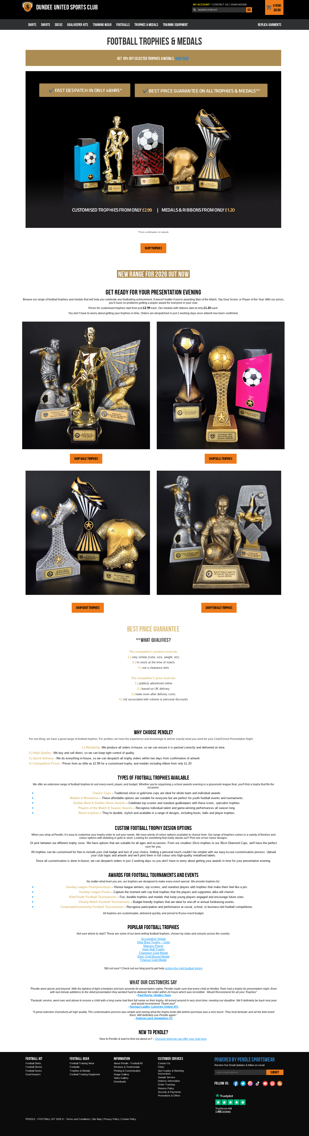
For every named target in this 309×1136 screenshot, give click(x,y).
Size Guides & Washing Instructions (171, 1072)
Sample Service (166, 1077)
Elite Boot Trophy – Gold (153, 942)
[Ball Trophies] (221, 385)
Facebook (236, 1083)
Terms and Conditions (78, 1119)
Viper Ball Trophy (153, 949)
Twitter (243, 1083)
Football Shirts (33, 1063)
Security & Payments (169, 1092)
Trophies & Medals (146, 25)
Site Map (97, 1119)
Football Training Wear (82, 1063)
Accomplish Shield (153, 939)
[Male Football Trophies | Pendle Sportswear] (86, 385)
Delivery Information (169, 1081)
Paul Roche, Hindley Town (154, 995)
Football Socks (34, 1070)
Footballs (123, 25)
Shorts (45, 25)
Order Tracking (166, 1084)
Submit (275, 1072)
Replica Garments (269, 25)
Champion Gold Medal (153, 953)
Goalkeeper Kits (77, 25)
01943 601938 (239, 4)
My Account (201, 4)
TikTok (257, 1083)
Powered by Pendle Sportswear (244, 1059)
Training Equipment (175, 25)
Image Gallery (121, 1074)
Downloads (120, 1081)
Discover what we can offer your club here (181, 1038)
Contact (220, 4)
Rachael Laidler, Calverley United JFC (154, 1006)
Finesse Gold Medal (153, 960)
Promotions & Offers (169, 1095)
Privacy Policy (111, 1119)
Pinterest (272, 1083)
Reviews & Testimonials (127, 1067)
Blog (279, 1083)
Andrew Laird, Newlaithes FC (154, 1018)
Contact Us (164, 1063)
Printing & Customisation (127, 1070)
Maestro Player (153, 946)
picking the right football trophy (183, 968)
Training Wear (102, 25)
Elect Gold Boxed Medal (153, 956)
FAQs (161, 1067)
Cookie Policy (128, 1119)
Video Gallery (121, 1078)
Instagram (250, 1083)
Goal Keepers (33, 1074)
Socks (58, 25)
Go (249, 10)
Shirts (32, 25)
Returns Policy (166, 1088)
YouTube (265, 1083)
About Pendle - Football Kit (128, 1063)
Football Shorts (34, 1067)
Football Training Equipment (85, 1074)
